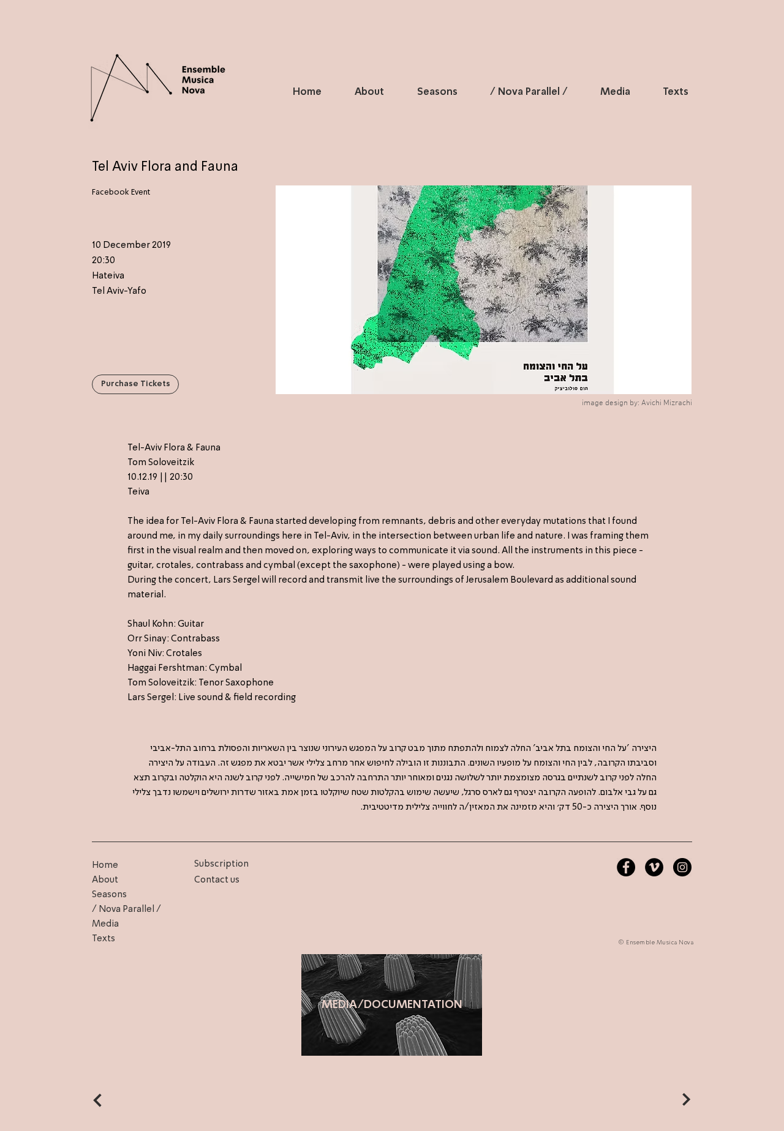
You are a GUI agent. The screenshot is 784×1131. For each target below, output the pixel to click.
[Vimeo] (654, 867)
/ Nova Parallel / (126, 909)
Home (105, 865)
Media (105, 924)
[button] (135, 384)
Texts (103, 939)
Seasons (109, 894)
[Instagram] (682, 867)
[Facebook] (626, 867)
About (105, 880)
